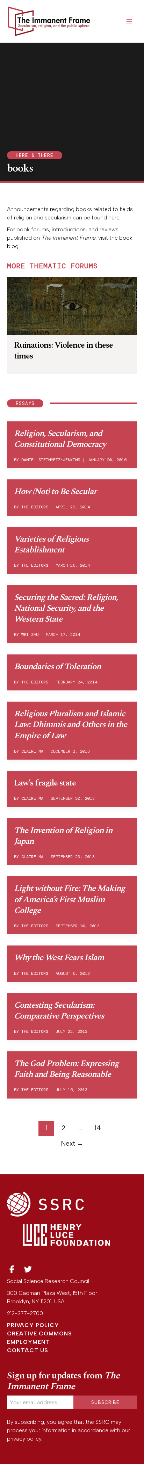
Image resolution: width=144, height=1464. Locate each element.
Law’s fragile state (45, 783)
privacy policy (24, 1438)
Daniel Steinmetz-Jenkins (50, 460)
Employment (28, 1342)
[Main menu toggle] (129, 21)
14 (97, 1128)
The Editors (34, 507)
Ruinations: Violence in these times (63, 350)
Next (72, 1143)
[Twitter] (28, 1269)
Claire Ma (32, 751)
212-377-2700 (25, 1313)
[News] (12, 1269)
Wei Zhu (29, 634)
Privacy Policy (33, 1325)
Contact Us (27, 1350)
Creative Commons (39, 1333)
